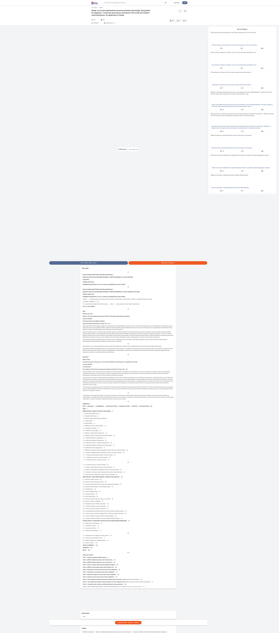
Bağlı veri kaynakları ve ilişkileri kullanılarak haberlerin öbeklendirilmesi (230, 187)
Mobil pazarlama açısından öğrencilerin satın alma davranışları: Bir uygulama (232, 148)
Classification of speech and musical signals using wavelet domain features (231, 84)
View (84, 616)
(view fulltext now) (133, 149)
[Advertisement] (25, 48)
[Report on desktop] (185, 11)
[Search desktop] (165, 3)
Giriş (185, 2)
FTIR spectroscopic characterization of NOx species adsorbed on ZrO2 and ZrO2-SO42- (234, 45)
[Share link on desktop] (180, 11)
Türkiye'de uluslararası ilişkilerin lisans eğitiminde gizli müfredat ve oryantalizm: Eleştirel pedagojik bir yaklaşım (241, 167)
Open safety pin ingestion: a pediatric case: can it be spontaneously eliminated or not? (234, 65)
